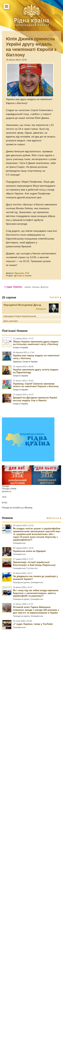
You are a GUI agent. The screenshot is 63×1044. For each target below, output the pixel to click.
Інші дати (54, 297)
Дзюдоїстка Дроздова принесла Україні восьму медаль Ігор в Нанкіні (35, 399)
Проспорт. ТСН (22, 273)
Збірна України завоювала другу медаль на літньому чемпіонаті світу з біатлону (36, 343)
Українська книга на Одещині (29, 551)
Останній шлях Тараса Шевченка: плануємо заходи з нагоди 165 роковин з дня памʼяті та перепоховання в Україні (36, 610)
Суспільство (32, 568)
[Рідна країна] (31, 15)
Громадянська (19, 543)
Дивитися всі (52, 518)
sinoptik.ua (18, 507)
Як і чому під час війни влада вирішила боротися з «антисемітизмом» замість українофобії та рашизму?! (35, 593)
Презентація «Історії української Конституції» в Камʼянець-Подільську (34, 563)
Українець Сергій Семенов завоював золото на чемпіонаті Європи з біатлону (35, 385)
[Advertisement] (31, 817)
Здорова (17, 362)
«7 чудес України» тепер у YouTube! (33, 624)
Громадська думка (21, 582)
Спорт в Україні (23, 276)
